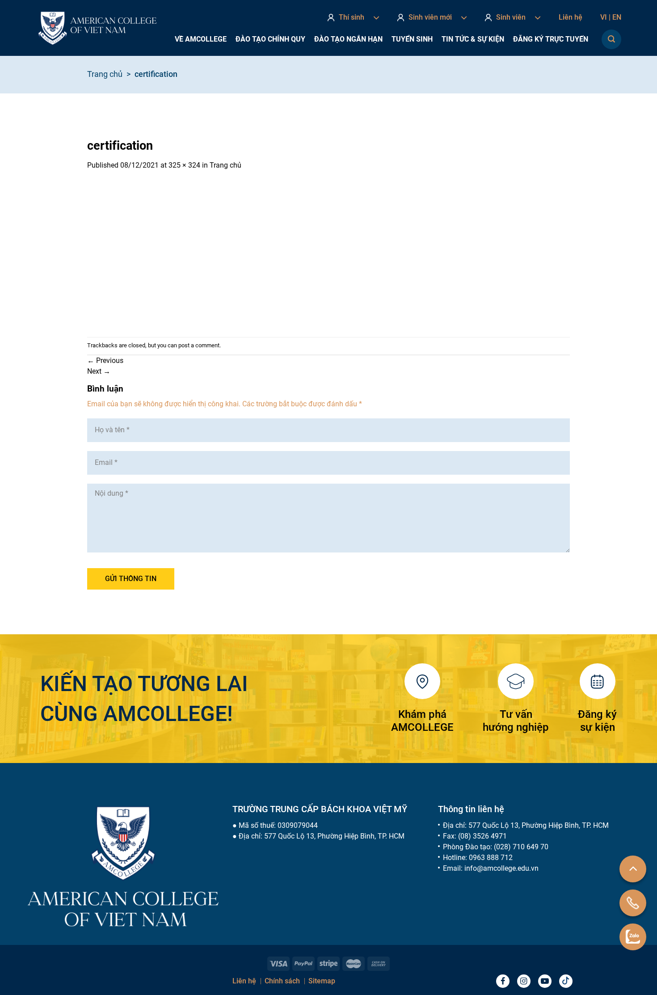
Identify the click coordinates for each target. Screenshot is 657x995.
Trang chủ (104, 74)
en (616, 17)
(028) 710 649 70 (521, 847)
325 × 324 (184, 165)
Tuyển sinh (412, 39)
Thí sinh (351, 17)
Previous (105, 360)
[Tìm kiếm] (611, 39)
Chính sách (282, 981)
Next (98, 371)
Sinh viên (511, 17)
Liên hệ (570, 17)
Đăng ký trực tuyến (550, 39)
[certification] (159, 253)
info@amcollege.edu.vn (501, 868)
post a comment (198, 345)
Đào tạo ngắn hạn (348, 39)
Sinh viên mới (430, 17)
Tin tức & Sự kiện (473, 39)
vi (605, 17)
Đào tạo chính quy (270, 39)
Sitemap (321, 981)
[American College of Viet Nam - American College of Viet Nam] (97, 28)
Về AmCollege (201, 39)
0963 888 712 (491, 857)
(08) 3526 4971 (482, 836)
